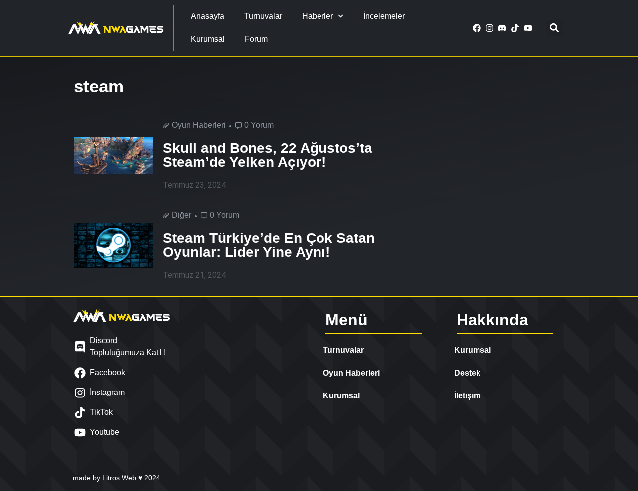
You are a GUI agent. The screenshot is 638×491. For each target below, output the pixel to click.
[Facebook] (477, 27)
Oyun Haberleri (351, 373)
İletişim (467, 396)
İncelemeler (384, 16)
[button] (554, 28)
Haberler (317, 16)
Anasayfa (207, 16)
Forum (256, 39)
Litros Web (120, 478)
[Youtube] (527, 27)
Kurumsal (208, 39)
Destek (467, 373)
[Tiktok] (515, 27)
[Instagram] (489, 27)
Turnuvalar (263, 16)
